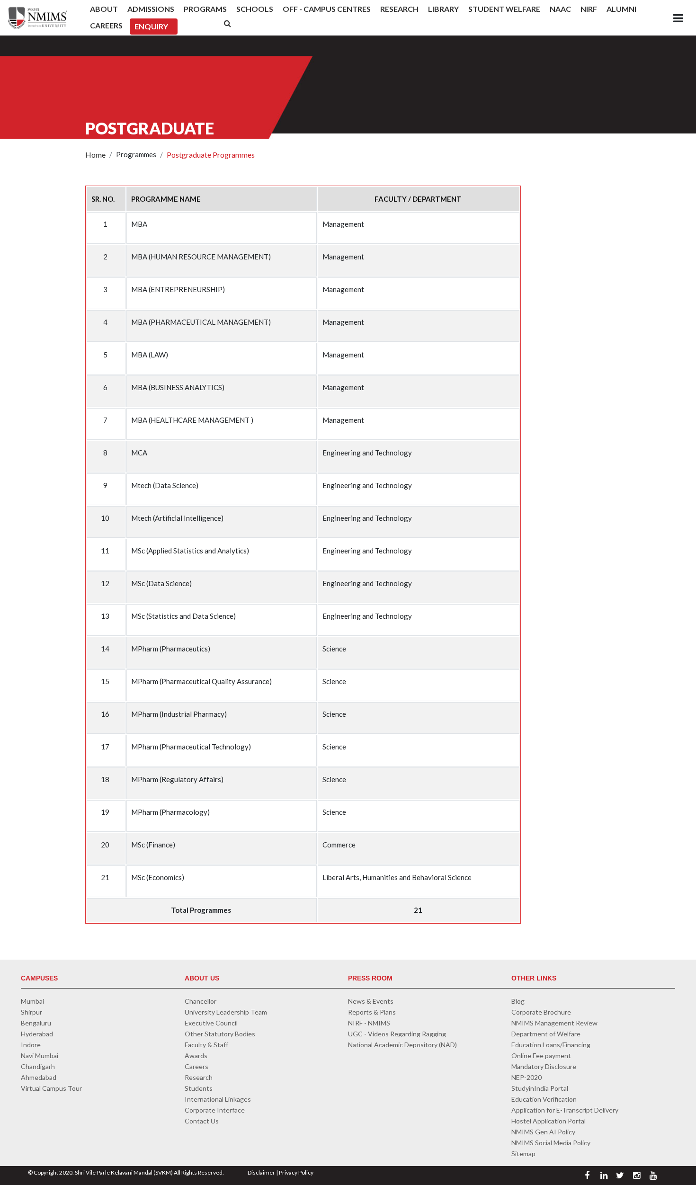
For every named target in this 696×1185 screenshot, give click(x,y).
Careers (106, 25)
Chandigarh (38, 1066)
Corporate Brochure (541, 1012)
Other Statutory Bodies (220, 1034)
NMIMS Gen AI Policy (543, 1132)
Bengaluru (36, 1023)
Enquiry (151, 26)
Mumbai (32, 1001)
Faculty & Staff (206, 1045)
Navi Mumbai (39, 1055)
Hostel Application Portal (548, 1121)
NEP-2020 (526, 1077)
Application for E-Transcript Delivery (564, 1110)
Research (399, 8)
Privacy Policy (296, 1172)
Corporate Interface (215, 1110)
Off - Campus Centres (327, 8)
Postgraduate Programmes (211, 154)
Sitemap (523, 1153)
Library (443, 8)
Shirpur (31, 1012)
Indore (31, 1045)
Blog (518, 1001)
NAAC (560, 8)
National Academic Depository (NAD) (402, 1045)
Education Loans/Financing (550, 1045)
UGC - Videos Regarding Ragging (397, 1034)
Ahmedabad (38, 1077)
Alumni (621, 8)
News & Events (370, 1001)
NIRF (588, 8)
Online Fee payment (541, 1055)
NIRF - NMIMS (369, 1023)
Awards (196, 1055)
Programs (205, 8)
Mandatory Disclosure (543, 1066)
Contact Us (202, 1121)
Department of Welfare (545, 1034)
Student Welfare (504, 8)
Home (95, 154)
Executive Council (211, 1023)
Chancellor (200, 1001)
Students (199, 1088)
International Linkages (218, 1099)
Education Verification (544, 1099)
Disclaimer (261, 1172)
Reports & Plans (372, 1012)
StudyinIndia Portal (539, 1088)
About (104, 8)
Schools (254, 8)
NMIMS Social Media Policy (550, 1143)
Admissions (150, 8)
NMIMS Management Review (554, 1023)
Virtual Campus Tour (51, 1088)
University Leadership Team (226, 1012)
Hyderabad (37, 1034)
